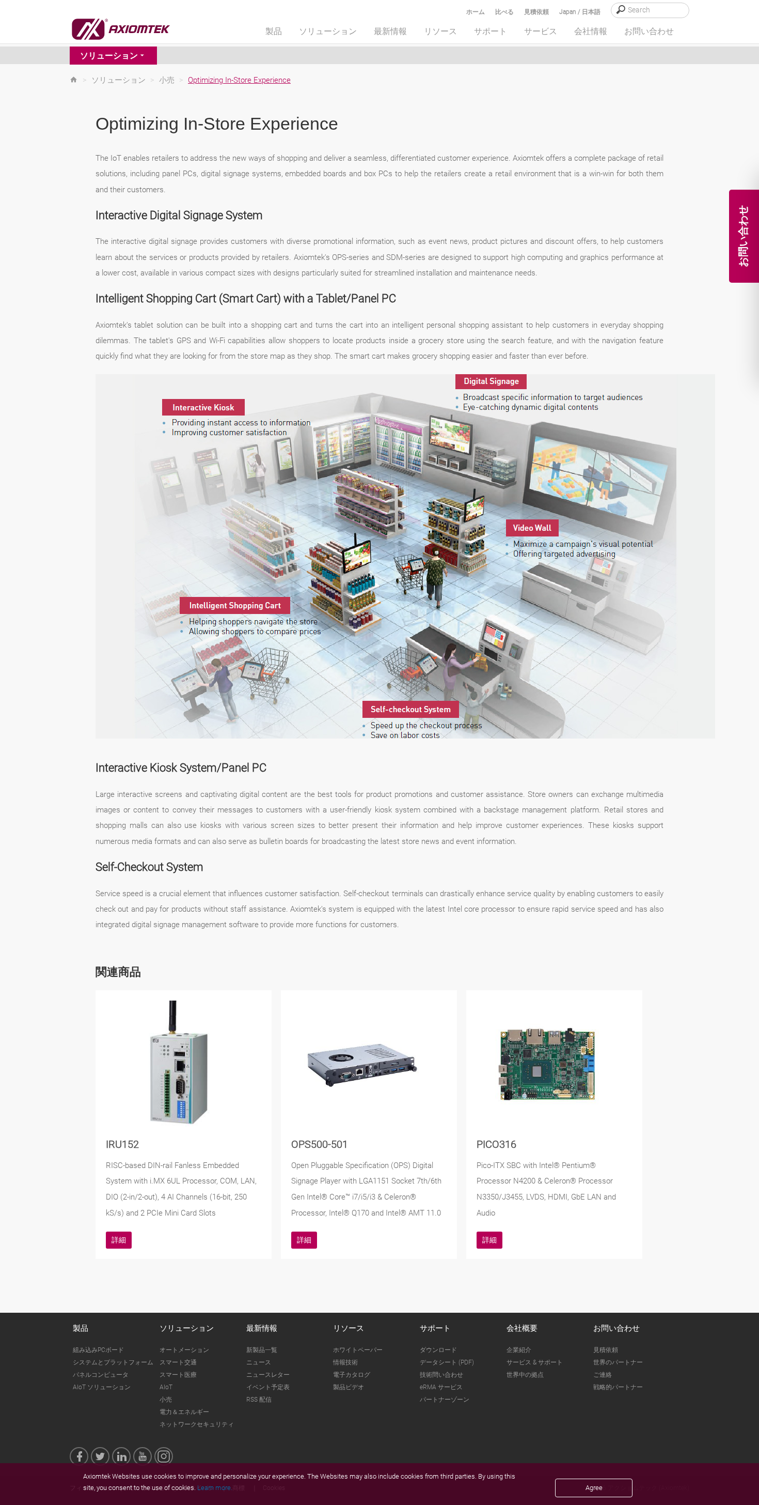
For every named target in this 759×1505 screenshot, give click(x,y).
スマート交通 (178, 1362)
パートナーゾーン (444, 1399)
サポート (435, 1328)
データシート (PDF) (447, 1362)
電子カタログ (351, 1374)
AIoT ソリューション (102, 1387)
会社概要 (522, 1328)
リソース (348, 1328)
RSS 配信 (259, 1399)
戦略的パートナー (618, 1387)
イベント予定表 (268, 1387)
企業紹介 (519, 1350)
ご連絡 (602, 1374)
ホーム (475, 12)
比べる (504, 12)
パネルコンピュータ (101, 1374)
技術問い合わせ (441, 1374)
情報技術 (345, 1362)
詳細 (119, 1240)
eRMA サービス (441, 1387)
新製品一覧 (261, 1350)
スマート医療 (178, 1374)
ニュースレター (268, 1374)
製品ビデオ (348, 1387)
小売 (167, 80)
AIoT (166, 1387)
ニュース (258, 1362)
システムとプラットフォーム (113, 1362)
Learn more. (214, 1488)
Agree (594, 1488)
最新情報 (261, 1328)
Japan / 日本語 (579, 12)
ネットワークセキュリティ (197, 1424)
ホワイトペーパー (358, 1350)
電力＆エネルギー (184, 1412)
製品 (80, 1328)
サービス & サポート (535, 1362)
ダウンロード (438, 1350)
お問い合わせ (616, 1328)
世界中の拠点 (525, 1374)
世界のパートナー (618, 1362)
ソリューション (109, 55)
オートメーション (184, 1350)
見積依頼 (536, 12)
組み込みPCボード (98, 1350)
